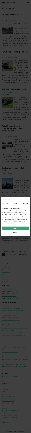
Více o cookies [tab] (25, 203)
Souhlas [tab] (5, 203)
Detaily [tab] (15, 203)
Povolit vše (15, 228)
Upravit (15, 232)
